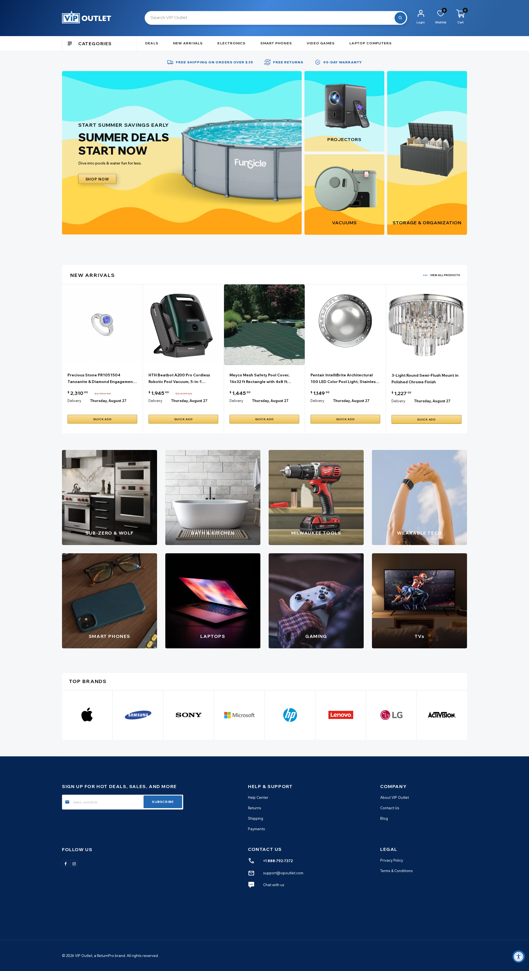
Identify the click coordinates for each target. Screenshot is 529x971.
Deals (151, 43)
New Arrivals (188, 43)
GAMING (316, 636)
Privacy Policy (391, 860)
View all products (445, 275)
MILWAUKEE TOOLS (316, 533)
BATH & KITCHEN (212, 533)
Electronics (231, 43)
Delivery (74, 400)
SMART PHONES (109, 636)
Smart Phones (276, 43)
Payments (256, 829)
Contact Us (389, 808)
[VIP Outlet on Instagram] (74, 863)
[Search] (400, 18)
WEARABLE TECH (419, 533)
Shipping (255, 818)
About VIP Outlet (394, 797)
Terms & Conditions (396, 870)
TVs (420, 636)
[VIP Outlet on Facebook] (65, 863)
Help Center (258, 797)
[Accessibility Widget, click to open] (518, 956)
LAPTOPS (212, 636)
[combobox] (276, 18)
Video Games (321, 43)
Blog (384, 818)
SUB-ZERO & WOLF (109, 533)
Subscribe (163, 802)
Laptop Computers (370, 43)
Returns (254, 808)
